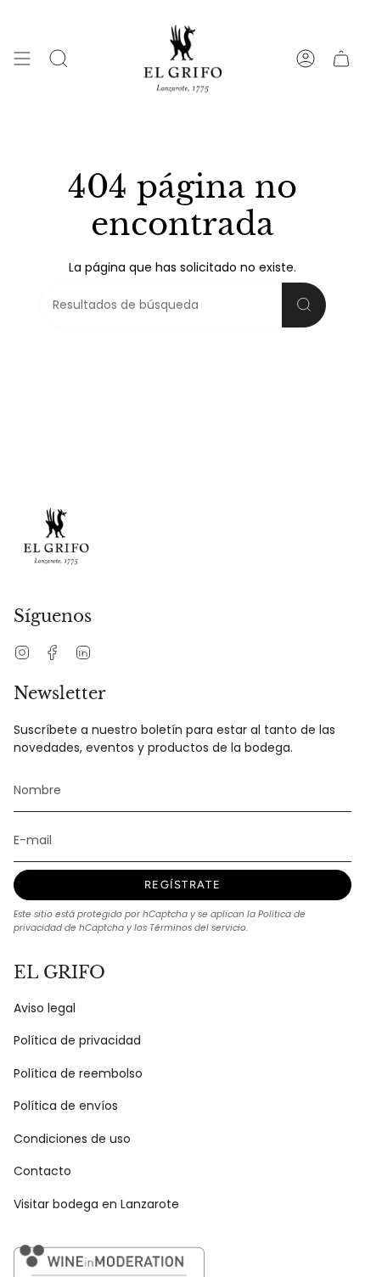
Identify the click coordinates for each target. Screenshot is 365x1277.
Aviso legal (45, 1008)
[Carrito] (341, 58)
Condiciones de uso (72, 1138)
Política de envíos (66, 1105)
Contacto (42, 1170)
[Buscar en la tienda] (304, 305)
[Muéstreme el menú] (22, 58)
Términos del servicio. (198, 927)
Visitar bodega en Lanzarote (96, 1204)
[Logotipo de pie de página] (56, 536)
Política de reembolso (78, 1073)
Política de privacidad (77, 1040)
